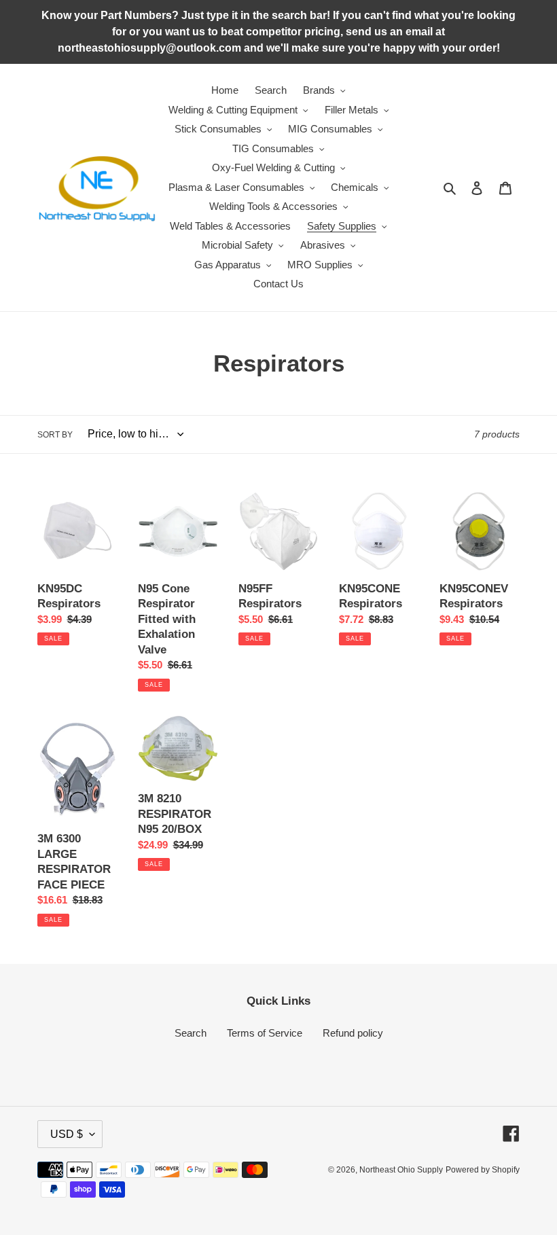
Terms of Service (264, 1033)
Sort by (55, 435)
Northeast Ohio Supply (401, 1170)
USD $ (66, 1134)
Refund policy (353, 1033)
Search (190, 1033)
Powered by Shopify (483, 1170)
